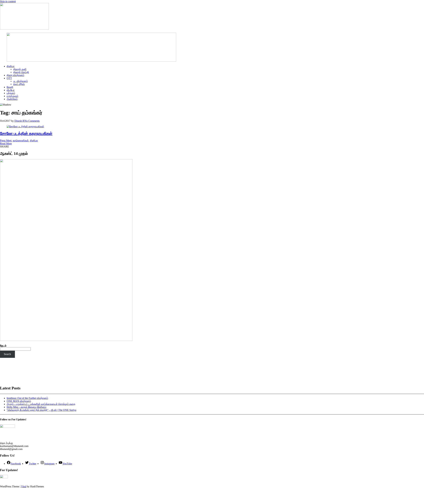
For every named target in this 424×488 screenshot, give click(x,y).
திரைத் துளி (19, 69)
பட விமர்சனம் (20, 81)
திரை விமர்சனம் (15, 75)
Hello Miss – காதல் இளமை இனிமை (26, 407)
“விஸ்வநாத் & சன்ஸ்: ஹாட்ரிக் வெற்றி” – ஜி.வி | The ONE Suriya (41, 410)
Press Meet (5, 140)
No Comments (32, 120)
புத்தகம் (11, 93)
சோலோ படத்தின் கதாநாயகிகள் (26, 133)
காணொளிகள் (21, 140)
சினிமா (11, 66)
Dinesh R (19, 120)
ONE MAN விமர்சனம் (19, 401)
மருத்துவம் (12, 96)
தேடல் (3, 345)
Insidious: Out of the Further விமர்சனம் (27, 398)
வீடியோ (11, 90)
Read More (6, 143)
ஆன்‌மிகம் (12, 99)
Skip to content (8, 1)
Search (7, 354)
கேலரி (10, 87)
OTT (9, 78)
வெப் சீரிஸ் (19, 84)
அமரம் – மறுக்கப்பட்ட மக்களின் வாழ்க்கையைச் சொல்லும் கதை (41, 404)
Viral (23, 486)
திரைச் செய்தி (21, 72)
